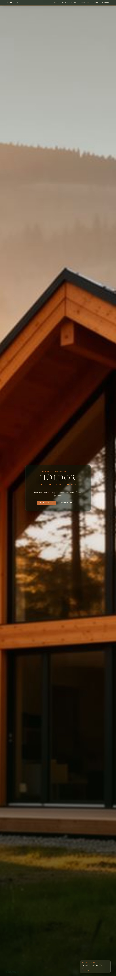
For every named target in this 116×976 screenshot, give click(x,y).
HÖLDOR (15, 2)
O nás (56, 2)
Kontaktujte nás (68, 503)
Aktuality (85, 2)
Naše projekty (46, 503)
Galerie (95, 2)
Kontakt (105, 2)
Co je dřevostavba (69, 2)
